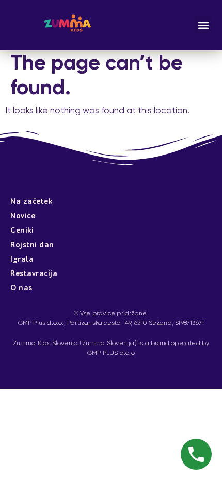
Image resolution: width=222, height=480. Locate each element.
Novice (22, 216)
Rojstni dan (32, 245)
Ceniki (22, 230)
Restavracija (33, 273)
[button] (203, 24)
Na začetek (31, 201)
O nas (21, 288)
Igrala (22, 259)
